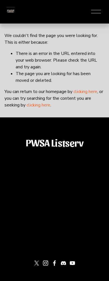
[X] (36, 263)
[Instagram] (45, 263)
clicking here (85, 92)
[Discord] (63, 263)
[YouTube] (72, 263)
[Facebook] (54, 263)
